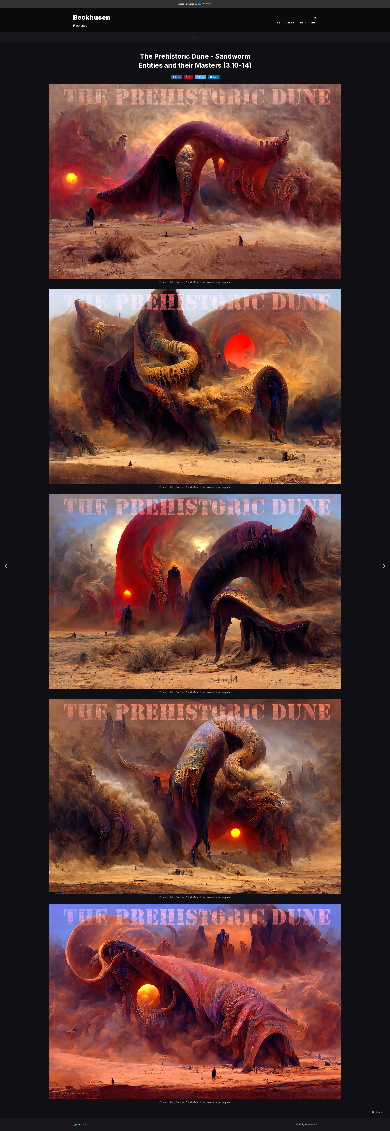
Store (313, 22)
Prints (302, 22)
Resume (289, 22)
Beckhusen (91, 17)
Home (277, 22)
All (195, 37)
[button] (377, 1112)
